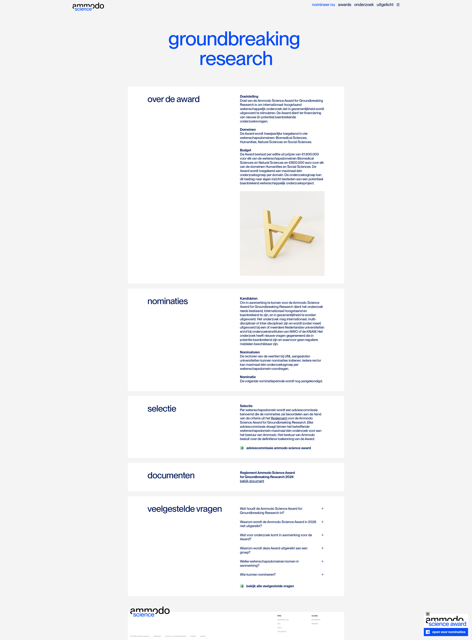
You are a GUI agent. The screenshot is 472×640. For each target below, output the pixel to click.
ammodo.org (283, 619)
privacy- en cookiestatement (175, 636)
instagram (316, 619)
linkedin (315, 623)
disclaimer (157, 636)
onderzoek (364, 4)
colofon (193, 636)
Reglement (279, 418)
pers (279, 627)
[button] (398, 4)
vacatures (282, 631)
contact (202, 636)
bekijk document (252, 481)
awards (344, 4)
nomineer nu (323, 4)
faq (279, 623)
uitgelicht (385, 4)
